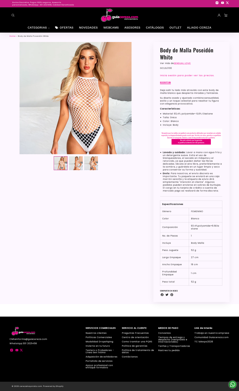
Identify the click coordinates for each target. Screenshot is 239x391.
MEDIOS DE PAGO (168, 328)
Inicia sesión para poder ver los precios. (187, 75)
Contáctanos (130, 356)
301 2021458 (30, 343)
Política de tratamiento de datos (138, 351)
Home (13, 36)
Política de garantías (134, 345)
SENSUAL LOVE (182, 63)
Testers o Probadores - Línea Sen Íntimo (100, 351)
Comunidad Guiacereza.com (211, 337)
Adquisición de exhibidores (101, 356)
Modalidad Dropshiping (99, 341)
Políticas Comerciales (99, 337)
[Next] (143, 98)
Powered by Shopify (53, 386)
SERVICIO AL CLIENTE (134, 328)
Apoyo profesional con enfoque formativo (99, 366)
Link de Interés (203, 328)
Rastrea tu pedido (169, 350)
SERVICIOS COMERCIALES (101, 328)
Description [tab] (165, 82)
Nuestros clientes (96, 333)
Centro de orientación (135, 337)
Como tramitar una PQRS (137, 341)
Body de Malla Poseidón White (33, 36)
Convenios (164, 333)
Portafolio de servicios (99, 361)
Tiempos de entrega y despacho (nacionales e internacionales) (172, 339)
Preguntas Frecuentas (135, 333)
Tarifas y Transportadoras (174, 346)
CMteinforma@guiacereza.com (28, 339)
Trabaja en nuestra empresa (211, 333)
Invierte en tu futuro (98, 345)
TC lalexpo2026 (203, 341)
